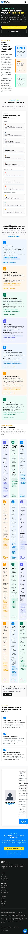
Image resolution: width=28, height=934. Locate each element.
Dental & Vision (4, 880)
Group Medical (4, 885)
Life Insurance (4, 876)
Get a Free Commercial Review (14, 27)
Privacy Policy (4, 928)
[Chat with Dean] (25, 931)
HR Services (3, 887)
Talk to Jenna (8, 694)
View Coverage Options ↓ (14, 31)
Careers (3, 903)
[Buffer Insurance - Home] (5, 2)
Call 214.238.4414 (14, 853)
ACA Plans (3, 874)
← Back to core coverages (7, 437)
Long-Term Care (4, 878)
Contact (3, 905)
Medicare (3, 873)
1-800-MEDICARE (20, 915)
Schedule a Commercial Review (23, 821)
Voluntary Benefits (5, 890)
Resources (3, 901)
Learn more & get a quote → (9, 262)
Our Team (3, 899)
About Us (3, 898)
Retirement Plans (4, 892)
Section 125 (3, 889)
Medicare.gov (14, 915)
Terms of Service (4, 930)
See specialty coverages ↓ (14, 236)
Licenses (3, 932)
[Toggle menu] (25, 2)
